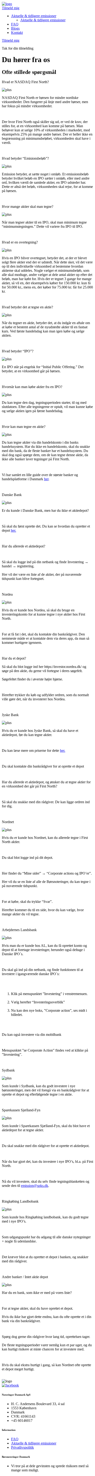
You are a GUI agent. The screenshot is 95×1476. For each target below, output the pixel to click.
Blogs (15, 28)
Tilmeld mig (10, 8)
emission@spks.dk (34, 1186)
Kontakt (17, 33)
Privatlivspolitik (22, 1447)
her (46, 479)
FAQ (14, 24)
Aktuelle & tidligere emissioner (33, 16)
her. (13, 530)
